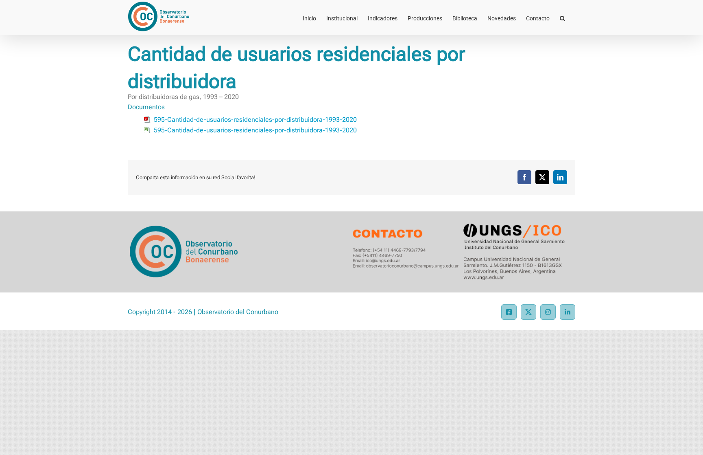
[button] (562, 17)
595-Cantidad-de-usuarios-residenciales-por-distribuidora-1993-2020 (255, 119)
